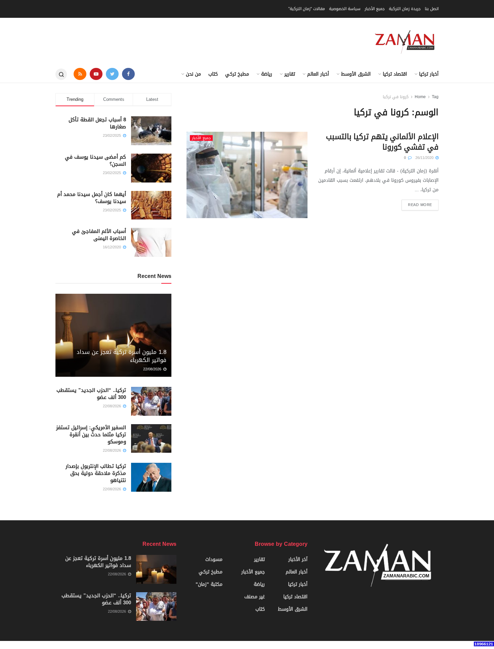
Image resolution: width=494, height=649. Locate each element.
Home (420, 96)
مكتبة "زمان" (209, 584)
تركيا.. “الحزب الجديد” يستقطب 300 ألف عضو (91, 394)
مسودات (213, 559)
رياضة (266, 74)
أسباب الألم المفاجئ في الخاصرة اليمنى (99, 235)
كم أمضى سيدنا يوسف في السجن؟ (95, 160)
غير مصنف (254, 596)
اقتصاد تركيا (395, 74)
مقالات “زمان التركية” (306, 8)
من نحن (193, 74)
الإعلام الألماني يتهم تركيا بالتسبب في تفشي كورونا (382, 142)
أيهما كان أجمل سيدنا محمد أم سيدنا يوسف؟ (91, 198)
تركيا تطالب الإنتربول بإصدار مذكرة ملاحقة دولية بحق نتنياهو (96, 473)
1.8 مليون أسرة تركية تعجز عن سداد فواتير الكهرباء (121, 356)
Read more (420, 204)
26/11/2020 (425, 157)
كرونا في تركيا (396, 96)
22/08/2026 (153, 369)
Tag (435, 96)
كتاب (213, 74)
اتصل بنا (432, 8)
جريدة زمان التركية (405, 8)
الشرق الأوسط (356, 74)
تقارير (289, 74)
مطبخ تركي (237, 74)
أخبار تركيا (429, 74)
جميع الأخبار (375, 8)
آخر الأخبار (297, 559)
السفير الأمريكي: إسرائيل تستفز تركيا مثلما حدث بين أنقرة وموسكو (91, 434)
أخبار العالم (318, 74)
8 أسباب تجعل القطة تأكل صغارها (97, 123)
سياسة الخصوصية (345, 8)
